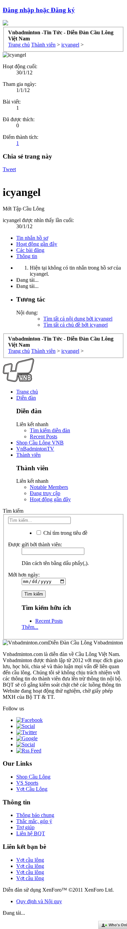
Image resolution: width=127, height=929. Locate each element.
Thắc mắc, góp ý (34, 821)
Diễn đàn (26, 398)
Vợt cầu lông (30, 860)
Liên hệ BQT (30, 833)
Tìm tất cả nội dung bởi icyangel (77, 319)
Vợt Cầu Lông (31, 789)
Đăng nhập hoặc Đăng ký (39, 10)
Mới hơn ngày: (24, 575)
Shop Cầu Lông (33, 777)
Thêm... (30, 627)
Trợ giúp (25, 827)
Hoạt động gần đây (36, 244)
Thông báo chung (35, 815)
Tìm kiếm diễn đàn (50, 430)
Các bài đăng (30, 250)
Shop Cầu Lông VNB (40, 442)
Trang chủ (27, 392)
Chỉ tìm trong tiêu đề (64, 533)
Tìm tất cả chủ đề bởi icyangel (75, 325)
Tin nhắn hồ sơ (32, 238)
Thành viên (28, 455)
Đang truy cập (45, 493)
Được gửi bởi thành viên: (35, 544)
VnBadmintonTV (35, 449)
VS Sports (27, 783)
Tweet (9, 169)
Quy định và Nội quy (39, 901)
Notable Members (49, 487)
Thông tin (26, 256)
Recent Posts (43, 436)
